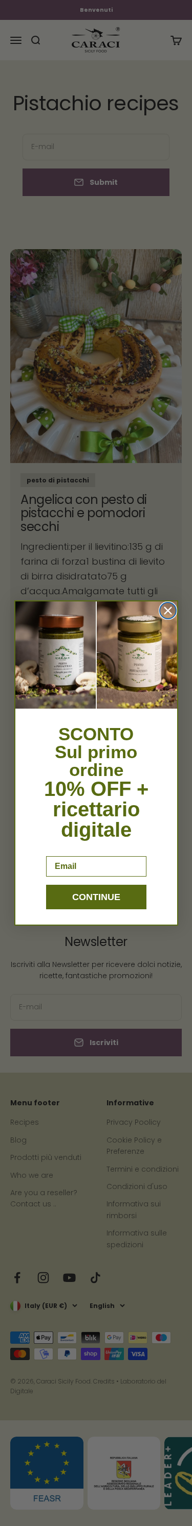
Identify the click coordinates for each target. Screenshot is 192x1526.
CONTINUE (96, 897)
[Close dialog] (168, 610)
